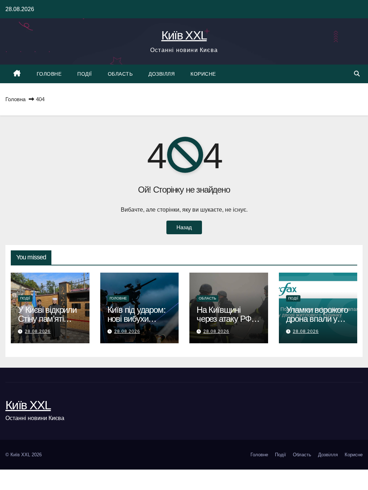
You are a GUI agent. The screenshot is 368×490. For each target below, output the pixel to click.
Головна (15, 99)
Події (84, 74)
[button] (357, 74)
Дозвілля (161, 74)
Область (120, 74)
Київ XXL (184, 35)
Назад (184, 227)
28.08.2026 (38, 331)
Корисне (203, 74)
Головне (49, 74)
